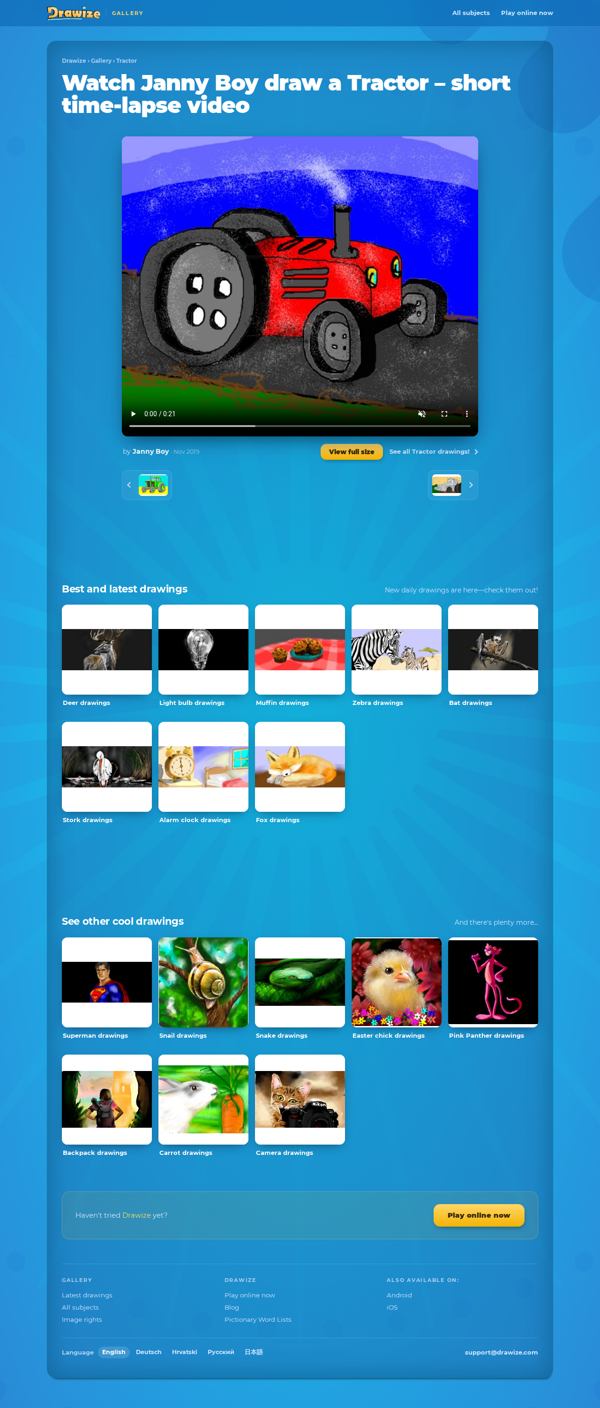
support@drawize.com (501, 1352)
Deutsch (149, 1352)
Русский (221, 1352)
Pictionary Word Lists (258, 1319)
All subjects (471, 12)
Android (399, 1295)
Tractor (126, 60)
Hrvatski (184, 1352)
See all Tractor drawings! (430, 451)
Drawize (74, 60)
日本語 (254, 1352)
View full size (352, 452)
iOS (392, 1307)
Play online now (527, 12)
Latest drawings (87, 1295)
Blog (232, 1307)
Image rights (82, 1319)
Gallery (101, 60)
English (114, 1352)
